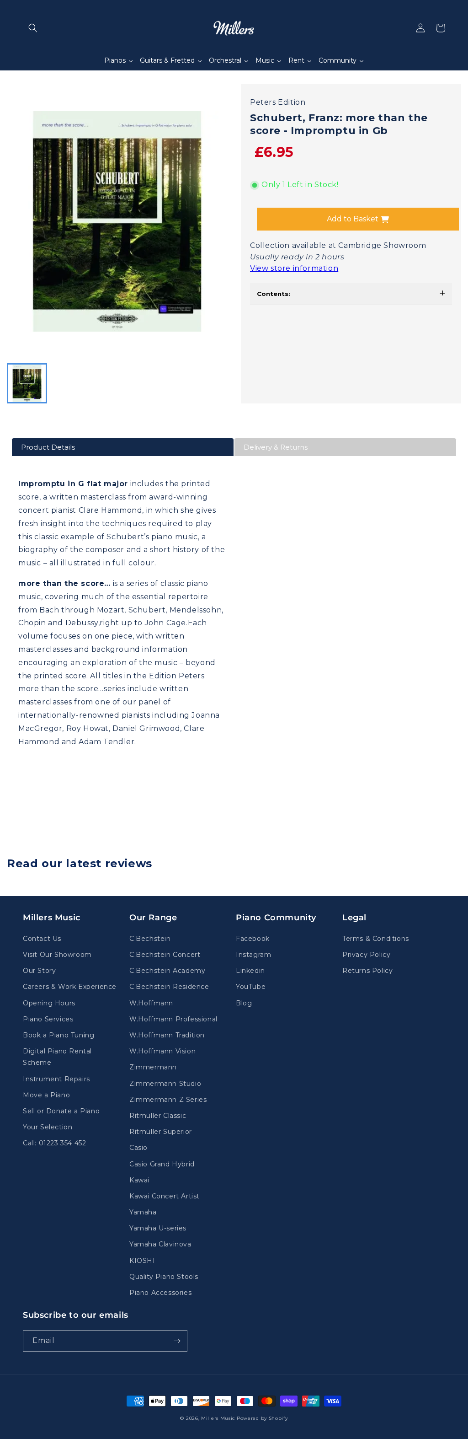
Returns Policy (367, 970)
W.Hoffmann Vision (162, 1051)
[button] (33, 28)
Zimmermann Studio (165, 1083)
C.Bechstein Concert (164, 954)
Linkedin (250, 970)
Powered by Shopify (262, 1418)
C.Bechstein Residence (169, 987)
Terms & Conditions (375, 938)
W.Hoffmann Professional (173, 1019)
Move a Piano (46, 1095)
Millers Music (218, 1418)
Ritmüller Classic (157, 1115)
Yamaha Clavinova (160, 1244)
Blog (244, 1003)
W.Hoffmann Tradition (167, 1035)
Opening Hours (49, 1003)
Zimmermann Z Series (168, 1099)
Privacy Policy (366, 954)
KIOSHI (142, 1260)
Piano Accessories (160, 1293)
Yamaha (143, 1212)
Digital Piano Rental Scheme (57, 1057)
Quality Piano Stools (163, 1277)
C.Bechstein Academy (167, 970)
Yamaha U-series (157, 1228)
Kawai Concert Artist (164, 1196)
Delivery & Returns (276, 447)
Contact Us (42, 938)
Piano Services (48, 1019)
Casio (138, 1148)
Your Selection (47, 1127)
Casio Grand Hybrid (162, 1164)
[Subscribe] (177, 1341)
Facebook (253, 938)
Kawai (139, 1180)
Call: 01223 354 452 (54, 1143)
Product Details (48, 447)
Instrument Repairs (56, 1079)
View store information (294, 268)
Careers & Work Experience (70, 987)
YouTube (251, 987)
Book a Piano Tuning (58, 1035)
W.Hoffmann (151, 1003)
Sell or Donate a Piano (61, 1111)
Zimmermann (153, 1067)
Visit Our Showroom (57, 954)
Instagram (253, 954)
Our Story (39, 970)
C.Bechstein (150, 938)
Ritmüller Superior (160, 1132)
